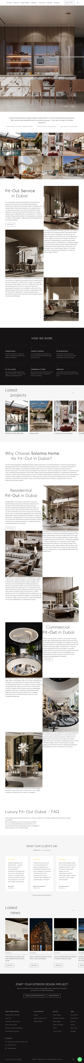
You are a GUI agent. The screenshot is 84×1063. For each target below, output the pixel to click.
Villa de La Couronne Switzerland (14, 1028)
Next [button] (73, 106)
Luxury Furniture (57, 1031)
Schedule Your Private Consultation (34, 995)
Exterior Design (57, 1021)
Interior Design (56, 1015)
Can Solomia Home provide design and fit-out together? (22, 826)
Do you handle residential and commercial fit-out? (21, 824)
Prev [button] (66, 106)
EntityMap (73, 1031)
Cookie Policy (74, 1018)
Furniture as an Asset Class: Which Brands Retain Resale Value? (15, 958)
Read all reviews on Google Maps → (42, 895)
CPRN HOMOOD (38, 1021)
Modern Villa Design (58, 1024)
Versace (36, 1015)
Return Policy (74, 1028)
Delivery (73, 1024)
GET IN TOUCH (10, 224)
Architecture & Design (58, 1018)
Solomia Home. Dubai (11, 1024)
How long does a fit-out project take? (17, 828)
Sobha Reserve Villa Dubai (12, 1031)
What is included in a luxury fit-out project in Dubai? (21, 822)
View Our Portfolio (54, 995)
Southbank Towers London (12, 1021)
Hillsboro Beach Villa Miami (12, 1015)
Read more (10, 966)
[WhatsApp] (73, 1059)
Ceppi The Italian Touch (40, 1018)
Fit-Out (55, 1028)
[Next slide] (75, 393)
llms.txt (60, 1059)
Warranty (73, 1021)
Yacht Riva (8, 1018)
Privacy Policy (74, 1015)
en (78, 2)
